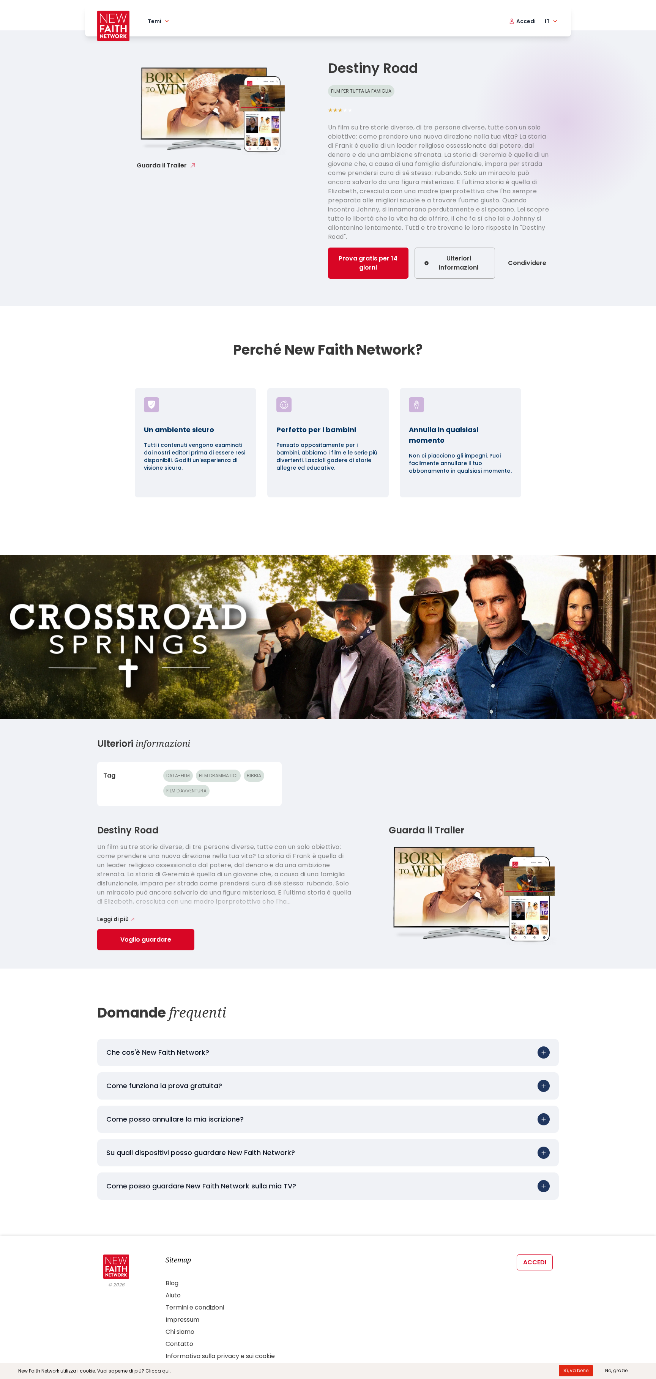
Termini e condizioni (195, 1307)
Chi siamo (180, 1331)
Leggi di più (113, 919)
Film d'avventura (186, 790)
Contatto (179, 1344)
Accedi (534, 1262)
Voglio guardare (145, 939)
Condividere (527, 263)
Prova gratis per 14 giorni (368, 263)
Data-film (178, 775)
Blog (172, 1283)
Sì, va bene (575, 1370)
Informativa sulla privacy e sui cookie (220, 1356)
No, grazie (616, 1370)
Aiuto (173, 1295)
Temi (154, 21)
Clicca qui (157, 1371)
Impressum (182, 1319)
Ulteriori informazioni (458, 263)
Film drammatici (218, 775)
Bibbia (254, 775)
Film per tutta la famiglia (361, 91)
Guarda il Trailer (162, 165)
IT (547, 21)
